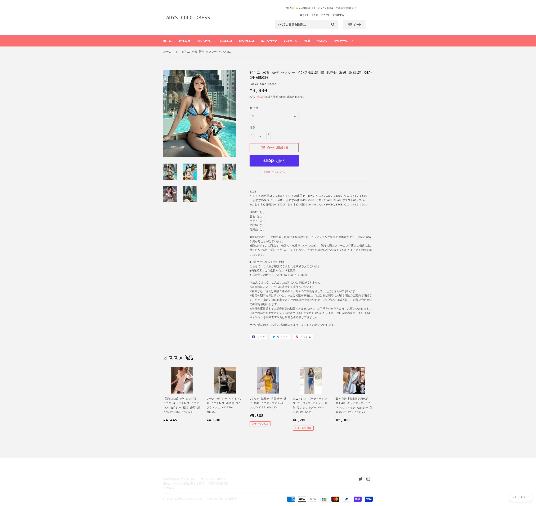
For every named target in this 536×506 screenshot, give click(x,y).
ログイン (304, 15)
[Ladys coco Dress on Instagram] (368, 479)
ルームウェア (269, 41)
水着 (307, 41)
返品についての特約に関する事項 (183, 483)
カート (357, 24)
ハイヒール (291, 41)
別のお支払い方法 (274, 171)
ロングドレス (246, 41)
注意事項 (168, 487)
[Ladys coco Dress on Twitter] (360, 479)
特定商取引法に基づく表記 (179, 479)
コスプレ (322, 41)
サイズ (254, 108)
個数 (252, 127)
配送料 (261, 96)
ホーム (167, 41)
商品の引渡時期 (218, 483)
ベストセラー (205, 41)
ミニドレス (226, 41)
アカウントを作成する (332, 15)
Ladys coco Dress (186, 17)
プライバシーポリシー (214, 479)
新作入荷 (184, 41)
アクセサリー (342, 41)
